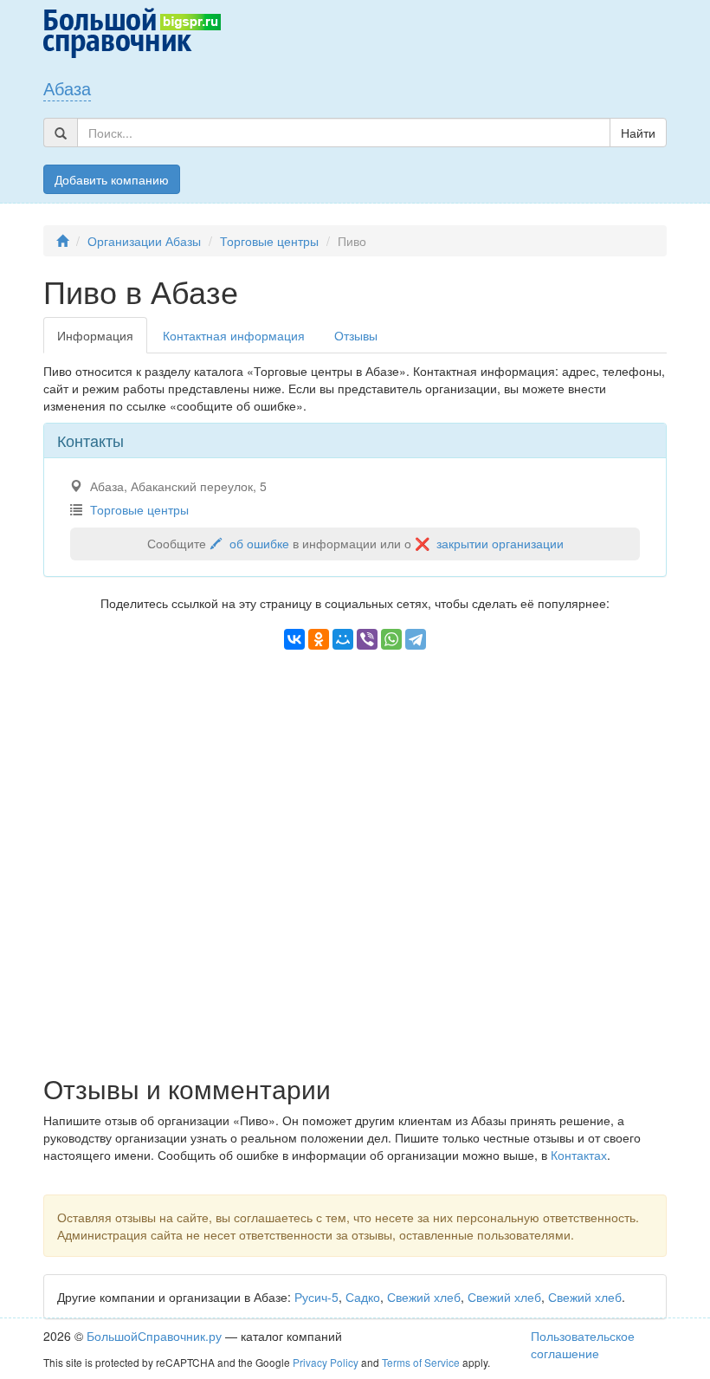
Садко (362, 1296)
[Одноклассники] (318, 639)
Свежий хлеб (424, 1296)
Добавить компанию (112, 179)
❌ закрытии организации (489, 543)
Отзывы (356, 335)
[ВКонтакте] (294, 639)
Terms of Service (421, 1362)
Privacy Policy (325, 1362)
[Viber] (367, 639)
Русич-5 (316, 1296)
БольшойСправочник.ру (154, 1335)
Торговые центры (269, 240)
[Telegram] (415, 639)
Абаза (67, 87)
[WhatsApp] (391, 639)
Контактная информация (234, 335)
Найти (638, 132)
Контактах (579, 1154)
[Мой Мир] (342, 639)
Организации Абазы (144, 240)
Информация (95, 335)
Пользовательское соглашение (583, 1344)
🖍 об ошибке (249, 543)
